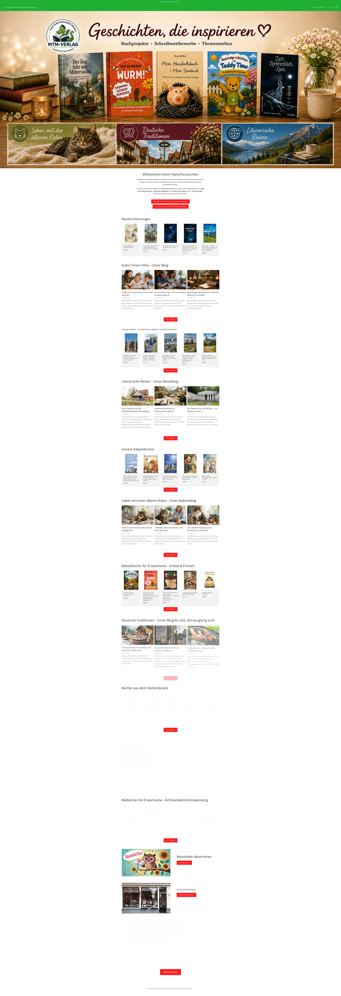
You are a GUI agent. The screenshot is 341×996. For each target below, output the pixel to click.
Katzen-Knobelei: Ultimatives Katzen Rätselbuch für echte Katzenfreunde (189, 477)
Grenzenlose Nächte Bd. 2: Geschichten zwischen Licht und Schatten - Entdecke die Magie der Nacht (189, 248)
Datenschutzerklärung (156, 958)
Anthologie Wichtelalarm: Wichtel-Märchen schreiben (203, 293)
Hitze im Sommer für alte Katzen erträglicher (137, 529)
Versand (177, 958)
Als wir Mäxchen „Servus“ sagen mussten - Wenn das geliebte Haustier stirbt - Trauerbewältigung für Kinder (131, 478)
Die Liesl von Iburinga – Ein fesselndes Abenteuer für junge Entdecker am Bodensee (150, 717)
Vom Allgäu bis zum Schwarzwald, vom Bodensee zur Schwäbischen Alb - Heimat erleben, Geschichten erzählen (131, 718)
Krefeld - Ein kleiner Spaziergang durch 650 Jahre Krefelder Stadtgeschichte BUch (209, 358)
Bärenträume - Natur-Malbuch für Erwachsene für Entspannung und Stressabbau (209, 829)
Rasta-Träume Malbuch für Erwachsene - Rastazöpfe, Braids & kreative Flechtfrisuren (150, 829)
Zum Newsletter (184, 862)
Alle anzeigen (170, 319)
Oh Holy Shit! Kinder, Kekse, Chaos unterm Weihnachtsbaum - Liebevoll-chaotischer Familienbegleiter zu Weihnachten (170, 596)
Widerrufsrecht (166, 958)
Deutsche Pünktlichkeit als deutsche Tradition (166, 648)
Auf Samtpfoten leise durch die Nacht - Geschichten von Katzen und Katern (170, 477)
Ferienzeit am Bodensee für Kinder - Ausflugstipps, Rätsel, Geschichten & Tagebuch (170, 717)
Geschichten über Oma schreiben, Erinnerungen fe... (170, 293)
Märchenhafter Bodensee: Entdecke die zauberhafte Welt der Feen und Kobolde (189, 716)
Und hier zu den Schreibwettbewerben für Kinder (170, 206)
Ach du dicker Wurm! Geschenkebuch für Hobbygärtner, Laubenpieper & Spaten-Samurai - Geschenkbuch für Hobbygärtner (150, 596)
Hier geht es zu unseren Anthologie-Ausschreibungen (170, 201)
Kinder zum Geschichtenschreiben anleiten (138, 293)
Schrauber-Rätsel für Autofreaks (207, 593)
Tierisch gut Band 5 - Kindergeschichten (128, 246)
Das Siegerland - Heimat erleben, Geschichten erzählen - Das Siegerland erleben (169, 358)
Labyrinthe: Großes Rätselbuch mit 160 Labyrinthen (128, 594)
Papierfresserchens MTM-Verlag (132, 958)
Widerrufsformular (170, 972)
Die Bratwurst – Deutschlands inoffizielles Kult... (201, 648)
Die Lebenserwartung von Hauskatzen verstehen (199, 529)
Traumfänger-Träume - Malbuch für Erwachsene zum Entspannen (190, 828)
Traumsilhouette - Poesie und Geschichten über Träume (170, 246)
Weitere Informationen (186, 895)
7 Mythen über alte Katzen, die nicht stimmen (168, 529)
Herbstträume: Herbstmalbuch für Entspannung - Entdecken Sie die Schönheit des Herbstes (131, 829)
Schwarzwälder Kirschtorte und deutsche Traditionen (136, 648)
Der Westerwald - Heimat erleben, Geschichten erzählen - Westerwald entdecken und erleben (149, 358)
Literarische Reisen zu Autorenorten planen (164, 410)
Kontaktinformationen (186, 958)
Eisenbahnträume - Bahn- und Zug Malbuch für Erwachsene (169, 828)
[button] (4, 7)
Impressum (196, 958)
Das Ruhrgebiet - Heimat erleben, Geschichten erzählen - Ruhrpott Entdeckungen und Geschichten (188, 358)
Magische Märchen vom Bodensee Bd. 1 (208, 715)
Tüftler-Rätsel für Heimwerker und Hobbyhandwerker (190, 593)
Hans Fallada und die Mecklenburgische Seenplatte (135, 410)
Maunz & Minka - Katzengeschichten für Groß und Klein (209, 477)
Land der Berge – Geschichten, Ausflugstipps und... (136, 769)
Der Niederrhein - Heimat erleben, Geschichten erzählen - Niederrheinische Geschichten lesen (130, 358)
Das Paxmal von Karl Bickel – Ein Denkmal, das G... (202, 410)
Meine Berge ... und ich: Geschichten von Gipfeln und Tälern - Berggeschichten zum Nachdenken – (209, 248)
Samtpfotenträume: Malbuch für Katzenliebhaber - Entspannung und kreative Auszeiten (150, 478)
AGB (173, 958)
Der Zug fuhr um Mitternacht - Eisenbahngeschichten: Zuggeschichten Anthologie (150, 247)
